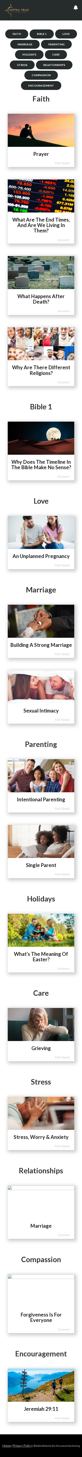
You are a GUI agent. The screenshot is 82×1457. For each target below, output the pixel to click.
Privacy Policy (22, 1445)
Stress (22, 65)
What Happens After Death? (41, 299)
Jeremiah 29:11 (41, 1409)
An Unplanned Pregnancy (41, 556)
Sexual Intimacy (41, 711)
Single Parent (41, 865)
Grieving (41, 1048)
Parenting (56, 44)
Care (56, 54)
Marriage (25, 44)
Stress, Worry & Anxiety (41, 1137)
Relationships (54, 65)
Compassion (41, 75)
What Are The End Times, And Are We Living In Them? (41, 225)
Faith (17, 34)
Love (66, 34)
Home (7, 1445)
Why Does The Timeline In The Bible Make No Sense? (41, 464)
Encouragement (41, 85)
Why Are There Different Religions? (41, 370)
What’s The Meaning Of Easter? (41, 956)
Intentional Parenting (41, 799)
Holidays (29, 54)
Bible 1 (41, 34)
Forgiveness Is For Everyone (41, 1317)
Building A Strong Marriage (41, 645)
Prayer (41, 154)
